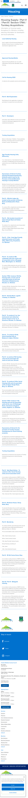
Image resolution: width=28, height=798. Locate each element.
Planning (3, 715)
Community (4, 726)
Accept (12, 785)
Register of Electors (5, 730)
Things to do (4, 754)
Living (6, 1)
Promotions (3, 759)
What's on (3, 756)
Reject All (13, 788)
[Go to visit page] (21, 619)
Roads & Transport (5, 720)
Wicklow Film (4, 742)
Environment (4, 722)
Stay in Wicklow (4, 752)
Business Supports (5, 740)
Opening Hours (6, 707)
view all (3, 732)
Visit (18, 1)
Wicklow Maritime (5, 744)
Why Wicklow (4, 738)
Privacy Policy (20, 781)
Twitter (7, 648)
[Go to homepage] (7, 627)
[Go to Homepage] (7, 619)
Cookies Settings (13, 792)
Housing (3, 713)
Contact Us (5, 685)
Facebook (6, 641)
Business (12, 1)
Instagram (7, 655)
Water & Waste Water (6, 724)
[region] (13, 786)
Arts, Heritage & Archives (7, 717)
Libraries (3, 728)
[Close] (24, 777)
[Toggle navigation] (25, 5)
